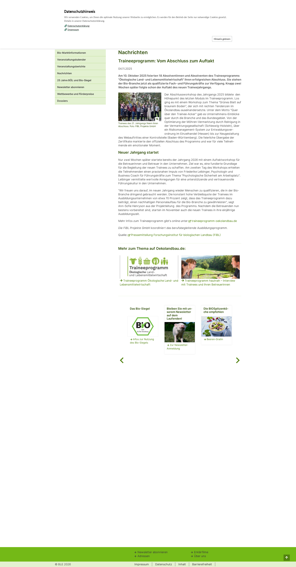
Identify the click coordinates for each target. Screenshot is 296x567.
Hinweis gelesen (222, 38)
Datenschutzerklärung (78, 25)
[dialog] (148, 283)
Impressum (73, 29)
